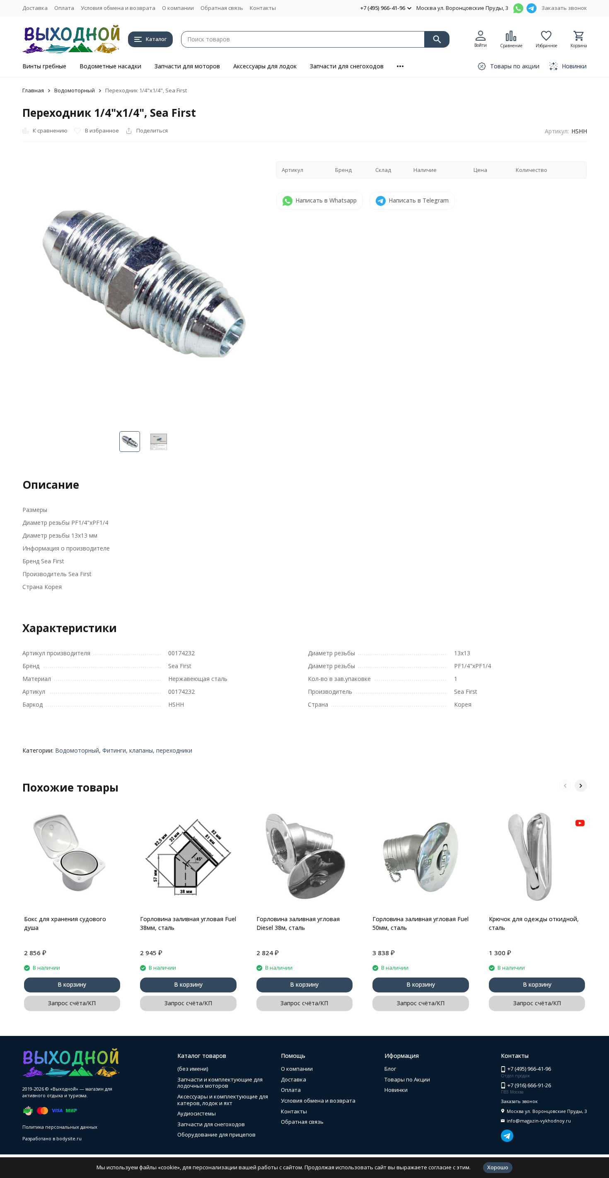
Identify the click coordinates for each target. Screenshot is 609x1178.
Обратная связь (222, 8)
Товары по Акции (407, 1079)
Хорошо (497, 1167)
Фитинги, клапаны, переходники (147, 750)
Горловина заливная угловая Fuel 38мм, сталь (188, 923)
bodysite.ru (69, 1138)
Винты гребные (44, 66)
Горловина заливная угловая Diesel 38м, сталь (298, 923)
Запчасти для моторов (187, 66)
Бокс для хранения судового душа (65, 923)
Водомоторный (74, 90)
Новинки (396, 1090)
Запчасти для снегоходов (347, 66)
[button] (565, 786)
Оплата (64, 8)
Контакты (263, 8)
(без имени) (192, 1068)
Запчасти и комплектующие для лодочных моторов (220, 1083)
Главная (33, 90)
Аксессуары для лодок (265, 66)
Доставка (35, 8)
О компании (178, 8)
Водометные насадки (110, 66)
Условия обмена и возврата (118, 8)
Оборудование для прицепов (216, 1134)
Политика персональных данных (59, 1127)
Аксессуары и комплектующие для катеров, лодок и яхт (222, 1100)
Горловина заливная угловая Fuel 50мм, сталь (420, 923)
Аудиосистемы (196, 1113)
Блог (390, 1068)
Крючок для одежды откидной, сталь (534, 923)
